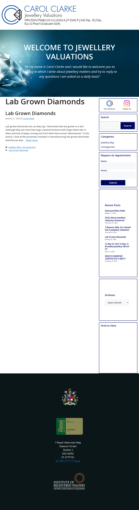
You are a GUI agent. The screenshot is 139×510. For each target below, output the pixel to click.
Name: (104, 161)
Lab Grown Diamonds (30, 113)
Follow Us (127, 109)
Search (127, 125)
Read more (32, 140)
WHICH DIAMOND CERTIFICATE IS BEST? (115, 257)
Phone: (104, 170)
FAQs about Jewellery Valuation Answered (115, 219)
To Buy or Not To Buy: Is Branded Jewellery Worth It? (117, 246)
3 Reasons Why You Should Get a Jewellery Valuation (118, 228)
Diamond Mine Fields (115, 210)
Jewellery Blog (15, 147)
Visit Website (109, 109)
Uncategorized (29, 147)
